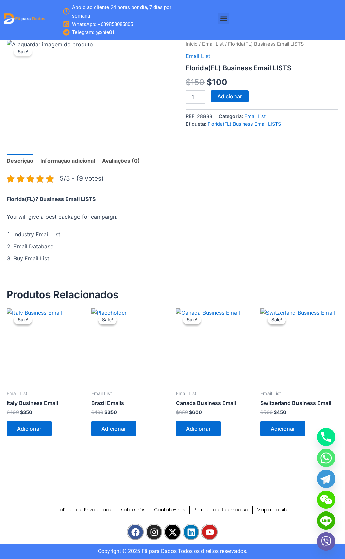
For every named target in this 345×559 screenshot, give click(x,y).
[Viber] (326, 541)
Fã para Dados (159, 551)
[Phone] (326, 437)
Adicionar (229, 96)
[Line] (326, 520)
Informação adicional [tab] (67, 160)
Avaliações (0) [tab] (121, 160)
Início (192, 44)
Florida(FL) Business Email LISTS (244, 124)
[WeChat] (326, 500)
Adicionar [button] (29, 428)
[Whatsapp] (326, 458)
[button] (223, 18)
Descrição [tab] (20, 160)
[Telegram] (326, 479)
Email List (213, 44)
